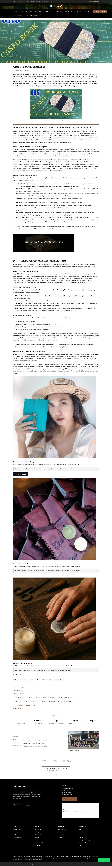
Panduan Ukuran (39, 834)
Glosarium (20, 15)
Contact (50, 1)
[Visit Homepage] (56, 6)
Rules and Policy (83, 842)
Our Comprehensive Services (30, 1)
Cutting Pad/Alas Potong (65, 697)
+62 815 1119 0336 (66, 792)
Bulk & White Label (61, 832)
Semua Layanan (17, 837)
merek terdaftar (71, 858)
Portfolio (38, 1)
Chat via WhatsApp (69, 799)
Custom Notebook (35, 11)
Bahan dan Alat (38, 845)
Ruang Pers (82, 834)
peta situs (96, 856)
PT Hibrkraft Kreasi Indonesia (23, 864)
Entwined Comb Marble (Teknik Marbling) (60, 701)
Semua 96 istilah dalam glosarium (21, 708)
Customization (60, 834)
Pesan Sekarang (20, 474)
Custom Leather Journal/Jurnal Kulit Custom (41, 697)
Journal (58, 11)
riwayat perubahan (55, 858)
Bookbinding (18, 690)
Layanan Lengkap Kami (31, 679)
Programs (59, 837)
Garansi (81, 837)
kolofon (39, 858)
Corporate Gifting (61, 829)
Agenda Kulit (38, 829)
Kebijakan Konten (75, 856)
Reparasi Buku (24, 11)
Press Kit (81, 848)
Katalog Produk (39, 832)
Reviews (21, 1)
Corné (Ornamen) (19, 697)
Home (14, 1)
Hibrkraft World (44, 1)
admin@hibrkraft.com (67, 794)
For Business (48, 11)
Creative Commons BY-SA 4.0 (62, 856)
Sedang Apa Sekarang (84, 840)
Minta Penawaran (100, 11)
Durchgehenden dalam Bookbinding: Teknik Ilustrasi (29, 701)
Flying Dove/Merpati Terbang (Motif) (24, 705)
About (17, 1)
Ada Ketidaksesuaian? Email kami (57, 679)
